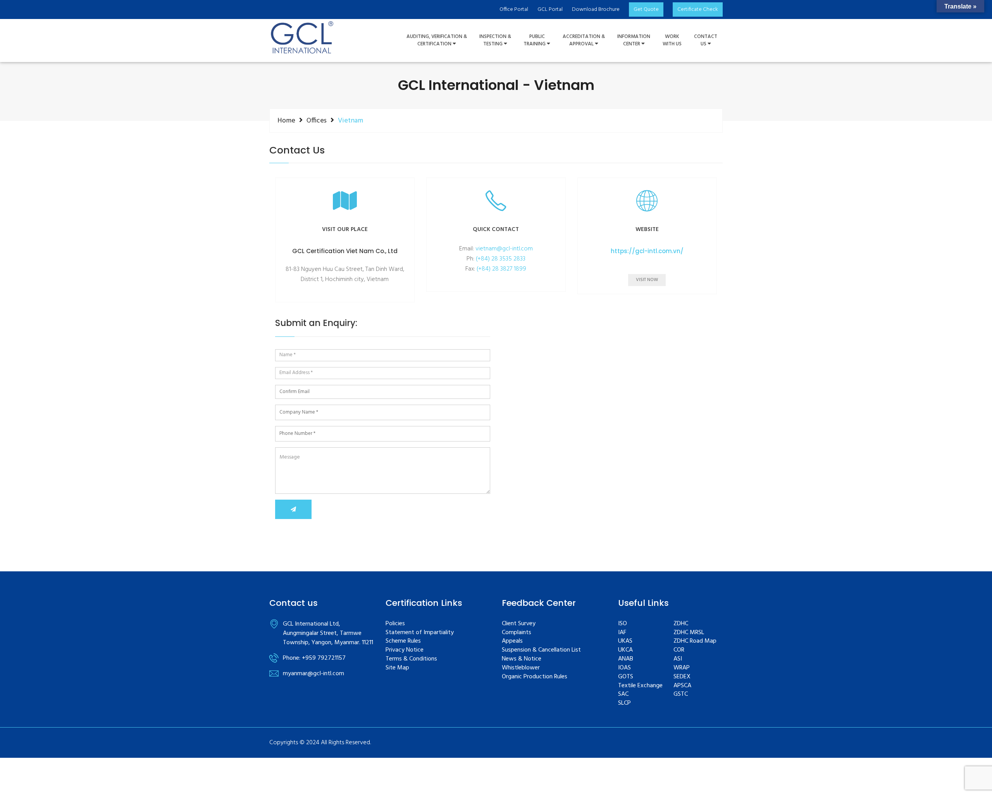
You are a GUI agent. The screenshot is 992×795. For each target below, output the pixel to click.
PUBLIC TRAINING (535, 40)
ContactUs (705, 40)
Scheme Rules (403, 641)
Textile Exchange (640, 685)
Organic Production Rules (534, 677)
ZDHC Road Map (694, 641)
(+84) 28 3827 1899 (501, 269)
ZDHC (680, 623)
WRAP (681, 668)
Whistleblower (521, 668)
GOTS (625, 677)
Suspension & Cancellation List (541, 650)
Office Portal (513, 9)
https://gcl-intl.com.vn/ (647, 251)
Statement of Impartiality (420, 632)
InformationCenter (633, 40)
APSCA (682, 685)
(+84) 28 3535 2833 (500, 259)
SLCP (624, 703)
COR (678, 650)
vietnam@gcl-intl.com (504, 249)
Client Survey (519, 623)
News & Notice (521, 659)
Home (286, 120)
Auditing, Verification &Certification (436, 40)
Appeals (512, 641)
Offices (317, 120)
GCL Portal (550, 9)
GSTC (680, 694)
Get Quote (646, 9)
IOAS (624, 668)
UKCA (625, 650)
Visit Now (647, 280)
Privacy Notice (405, 650)
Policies (395, 623)
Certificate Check (697, 9)
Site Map (397, 668)
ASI (677, 659)
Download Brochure (596, 9)
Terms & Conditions (411, 659)
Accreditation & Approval (584, 40)
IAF (622, 632)
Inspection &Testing (495, 40)
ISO (622, 623)
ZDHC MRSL (688, 632)
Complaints (516, 632)
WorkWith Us (672, 40)
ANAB (625, 659)
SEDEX (682, 677)
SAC (623, 694)
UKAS (625, 641)
